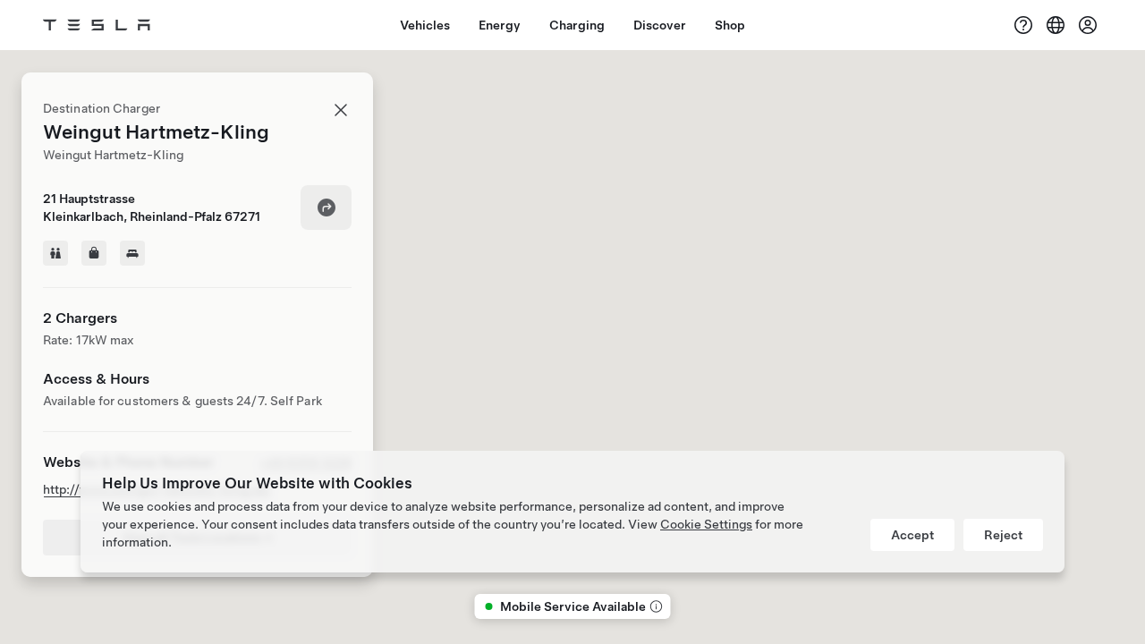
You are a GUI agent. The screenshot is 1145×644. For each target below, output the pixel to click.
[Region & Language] (1055, 25)
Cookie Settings (706, 524)
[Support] (1023, 25)
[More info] (655, 606)
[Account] (1087, 25)
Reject (1003, 535)
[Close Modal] (341, 110)
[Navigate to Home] (97, 25)
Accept (912, 535)
